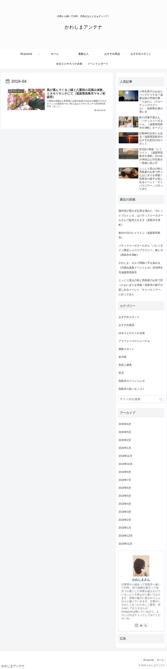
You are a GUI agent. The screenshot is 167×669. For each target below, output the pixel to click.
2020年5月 (125, 432)
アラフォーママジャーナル (134, 341)
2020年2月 (125, 440)
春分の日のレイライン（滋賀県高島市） (139, 235)
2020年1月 (125, 448)
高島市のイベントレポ (132, 381)
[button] (161, 399)
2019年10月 (126, 464)
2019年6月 (125, 487)
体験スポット (126, 349)
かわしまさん (141, 579)
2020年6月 (125, 424)
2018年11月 (125, 543)
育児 (121, 373)
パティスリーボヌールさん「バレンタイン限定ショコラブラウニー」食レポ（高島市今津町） (141, 250)
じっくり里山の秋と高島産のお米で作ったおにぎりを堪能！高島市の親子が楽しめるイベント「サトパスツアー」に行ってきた (141, 287)
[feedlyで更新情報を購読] (141, 625)
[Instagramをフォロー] (136, 625)
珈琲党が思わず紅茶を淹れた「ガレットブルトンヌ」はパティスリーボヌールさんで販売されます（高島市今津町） (141, 217)
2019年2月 (125, 519)
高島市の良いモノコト (132, 389)
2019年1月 (125, 527)
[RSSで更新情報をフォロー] (146, 625)
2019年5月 (125, 495)
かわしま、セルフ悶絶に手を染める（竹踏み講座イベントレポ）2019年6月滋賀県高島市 (140, 268)
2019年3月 (125, 511)
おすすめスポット (129, 317)
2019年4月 (125, 503)
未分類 (122, 357)
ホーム (160, 660)
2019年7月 (125, 480)
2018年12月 (126, 535)
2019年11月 (125, 456)
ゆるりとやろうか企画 (132, 333)
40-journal (148, 660)
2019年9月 (125, 472)
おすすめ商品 (126, 325)
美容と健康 (125, 365)
